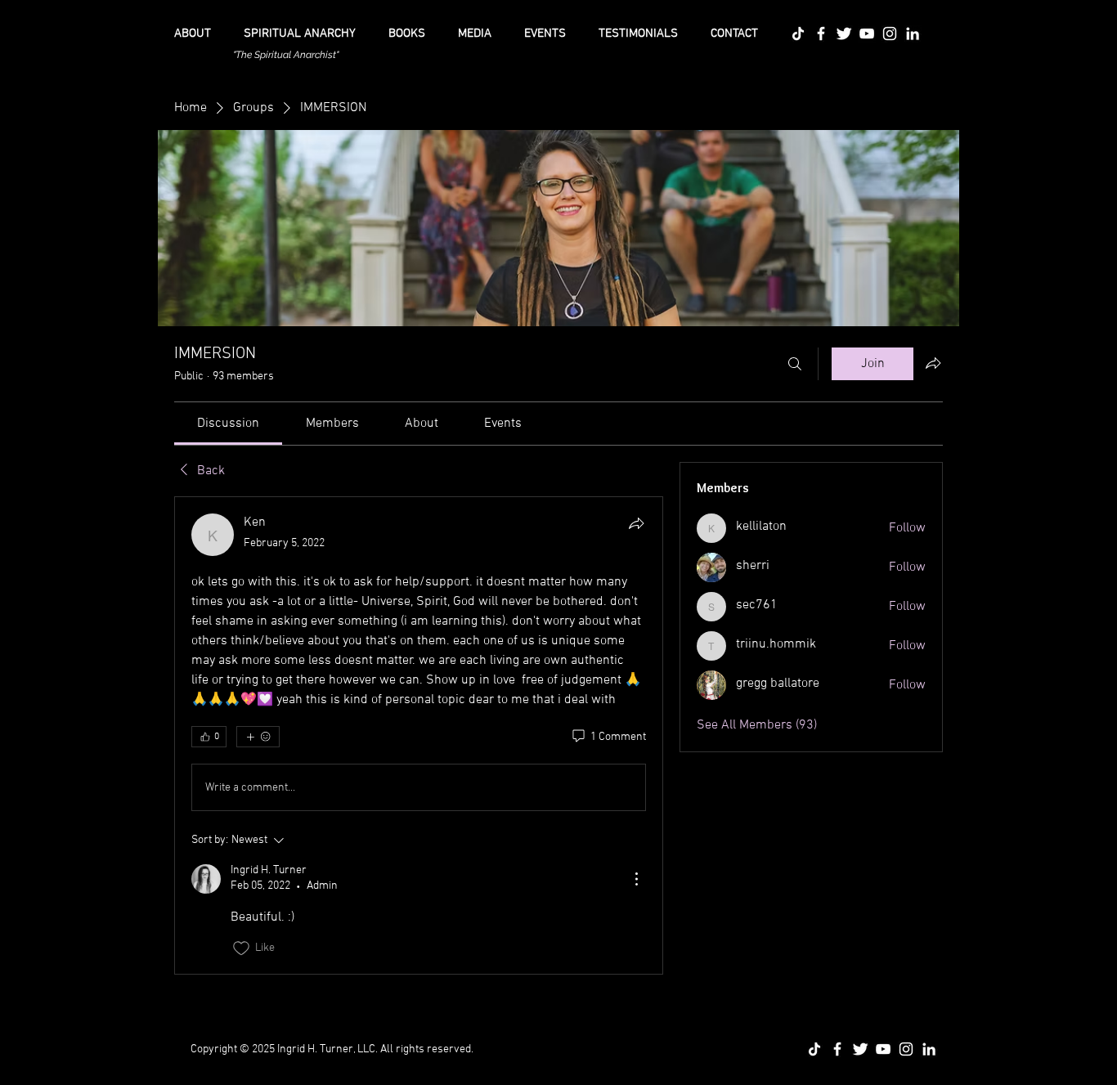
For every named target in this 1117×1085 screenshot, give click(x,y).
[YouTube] (867, 34)
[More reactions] (258, 736)
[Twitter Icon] (844, 34)
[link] (228, 423)
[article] (418, 735)
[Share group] (933, 363)
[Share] (636, 523)
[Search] (795, 363)
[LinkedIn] (913, 34)
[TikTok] (798, 34)
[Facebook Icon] (821, 34)
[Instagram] (890, 34)
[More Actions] (636, 879)
